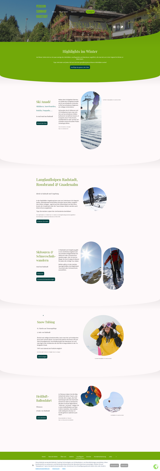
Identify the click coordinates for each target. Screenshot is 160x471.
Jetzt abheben (41, 418)
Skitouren (40, 273)
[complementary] (156, 467)
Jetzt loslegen (42, 357)
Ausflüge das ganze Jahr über (80, 67)
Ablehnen (124, 465)
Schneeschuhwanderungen (45, 279)
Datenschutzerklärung (42, 469)
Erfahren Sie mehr (42, 221)
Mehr (64, 469)
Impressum (55, 469)
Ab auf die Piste (42, 123)
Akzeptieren (114, 465)
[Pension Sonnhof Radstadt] (43, 21)
